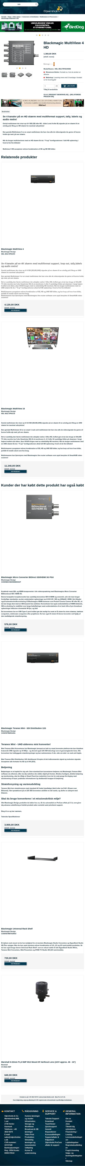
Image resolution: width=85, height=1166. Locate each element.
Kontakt (69, 1121)
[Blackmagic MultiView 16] (42, 363)
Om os (68, 1119)
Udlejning (29, 1148)
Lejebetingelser (72, 1142)
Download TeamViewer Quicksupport (51, 1123)
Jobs (68, 1124)
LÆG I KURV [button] (71, 86)
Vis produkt (15, 310)
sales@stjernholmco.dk (46, 1097)
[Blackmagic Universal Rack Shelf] (42, 883)
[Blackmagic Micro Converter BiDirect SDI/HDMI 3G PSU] (42, 532)
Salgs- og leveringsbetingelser (74, 1155)
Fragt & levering (72, 1150)
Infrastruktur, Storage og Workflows (30, 1123)
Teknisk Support (52, 1119)
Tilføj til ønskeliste (51, 89)
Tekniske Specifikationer (10, 817)
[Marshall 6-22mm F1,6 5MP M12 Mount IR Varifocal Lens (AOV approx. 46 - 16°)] (42, 1017)
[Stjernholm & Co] (53, 9)
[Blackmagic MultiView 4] (42, 204)
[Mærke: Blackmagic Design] (49, 64)
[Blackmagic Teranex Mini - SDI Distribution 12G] (42, 683)
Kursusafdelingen (52, 1134)
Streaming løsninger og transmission (30, 1142)
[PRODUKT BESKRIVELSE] (59, 94)
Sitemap (69, 1161)
